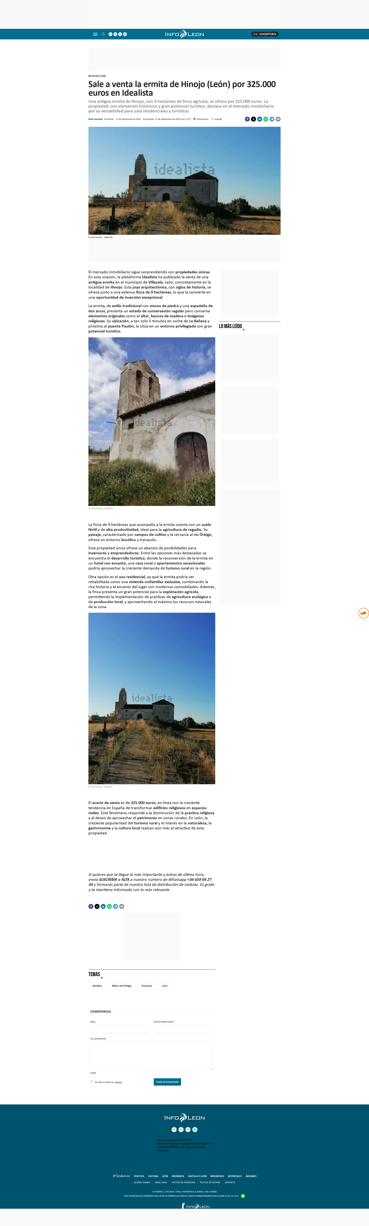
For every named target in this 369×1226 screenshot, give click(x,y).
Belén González (95, 119)
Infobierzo (217, 1176)
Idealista (97, 985)
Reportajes (235, 1176)
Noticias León (97, 76)
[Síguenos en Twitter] (115, 34)
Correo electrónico (164, 1021)
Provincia (147, 985)
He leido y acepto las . (108, 1082)
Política (139, 1176)
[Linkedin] (259, 119)
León (165, 985)
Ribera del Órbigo (122, 985)
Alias (92, 1021)
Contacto (230, 1182)
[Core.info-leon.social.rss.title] (125, 34)
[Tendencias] (121, 1176)
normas (118, 1082)
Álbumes (251, 1176)
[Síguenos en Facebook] (110, 34)
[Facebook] (247, 119)
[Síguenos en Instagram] (120, 34)
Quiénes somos (142, 1182)
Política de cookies (210, 1182)
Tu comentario (98, 1038)
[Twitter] (253, 119)
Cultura (153, 1176)
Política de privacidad (183, 1182)
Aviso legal (161, 1182)
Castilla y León (197, 1176)
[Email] (278, 119)
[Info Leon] (184, 1121)
